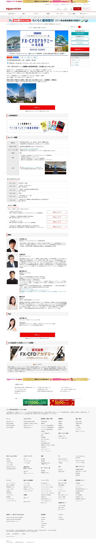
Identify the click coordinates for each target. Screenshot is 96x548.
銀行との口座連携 (10, 485)
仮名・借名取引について (65, 391)
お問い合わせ (61, 507)
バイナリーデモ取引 (80, 462)
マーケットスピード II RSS (47, 487)
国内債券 (43, 458)
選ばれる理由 (79, 421)
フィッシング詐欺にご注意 (20, 389)
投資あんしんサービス (29, 489)
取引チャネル (44, 502)
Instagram (43, 517)
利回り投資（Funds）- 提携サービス (46, 463)
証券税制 (8, 496)
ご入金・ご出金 (9, 489)
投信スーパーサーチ (80, 431)
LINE (42, 521)
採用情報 (78, 493)
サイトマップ (79, 500)
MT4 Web (79, 43)
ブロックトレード (45, 449)
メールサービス (9, 494)
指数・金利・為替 (62, 483)
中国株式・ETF (61, 436)
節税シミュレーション (29, 473)
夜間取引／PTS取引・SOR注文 (48, 445)
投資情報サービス (10, 487)
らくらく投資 (27, 462)
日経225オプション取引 (81, 471)
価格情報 (43, 470)
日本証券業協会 (11, 530)
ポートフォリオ (61, 498)
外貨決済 (8, 491)
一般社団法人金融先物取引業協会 (20, 530)
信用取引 (43, 431)
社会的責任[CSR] (79, 491)
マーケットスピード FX (46, 491)
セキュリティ (79, 487)
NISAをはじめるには (11, 466)
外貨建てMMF (79, 423)
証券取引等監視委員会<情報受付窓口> (45, 391)
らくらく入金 (27, 483)
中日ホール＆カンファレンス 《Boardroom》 (31, 167)
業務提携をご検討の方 (81, 498)
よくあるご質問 (61, 505)
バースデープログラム (11, 500)
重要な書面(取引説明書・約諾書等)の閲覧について (25, 387)
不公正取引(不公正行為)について (44, 387)
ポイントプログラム (10, 483)
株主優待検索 (61, 485)
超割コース (26, 497)
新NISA (8, 458)
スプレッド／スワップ (63, 460)
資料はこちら (59, 212)
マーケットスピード (45, 489)
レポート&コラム (62, 491)
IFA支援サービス (79, 496)
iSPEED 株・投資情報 (46, 494)
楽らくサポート (61, 509)
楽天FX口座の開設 (10, 425)
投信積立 (78, 425)
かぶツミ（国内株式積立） (47, 429)
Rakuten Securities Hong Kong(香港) (14, 517)
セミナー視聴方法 (75, 65)
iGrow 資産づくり (45, 483)
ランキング (78, 429)
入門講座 (60, 462)
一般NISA (8, 460)
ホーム (8, 24)
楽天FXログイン (80, 39)
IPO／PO (43, 441)
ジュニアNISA (9, 464)
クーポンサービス (10, 498)
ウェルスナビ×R (27, 460)
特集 (59, 493)
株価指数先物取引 (80, 469)
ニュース (60, 489)
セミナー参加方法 (75, 62)
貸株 (42, 435)
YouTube (43, 519)
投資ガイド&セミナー (28, 425)
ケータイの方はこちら (46, 500)
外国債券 (43, 460)
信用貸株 (43, 437)
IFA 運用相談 (79, 494)
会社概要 (78, 483)
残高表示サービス (28, 487)
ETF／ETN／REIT (45, 439)
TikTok (42, 527)
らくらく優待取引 (45, 433)
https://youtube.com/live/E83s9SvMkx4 (29, 149)
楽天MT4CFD (61, 471)
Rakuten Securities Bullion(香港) (13, 519)
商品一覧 (26, 471)
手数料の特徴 (44, 421)
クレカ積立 (78, 427)
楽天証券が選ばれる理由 (29, 421)
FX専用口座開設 (80, 33)
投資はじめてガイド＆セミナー (18, 24)
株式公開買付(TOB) (45, 443)
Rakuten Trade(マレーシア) (12, 521)
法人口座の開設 (9, 427)
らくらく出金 (27, 485)
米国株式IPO (61, 427)
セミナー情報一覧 (30, 24)
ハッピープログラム (28, 491)
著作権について (18, 393)
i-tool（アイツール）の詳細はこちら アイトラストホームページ (35, 290)
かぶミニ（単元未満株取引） (48, 425)
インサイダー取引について (65, 387)
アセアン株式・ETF (62, 438)
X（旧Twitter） (44, 523)
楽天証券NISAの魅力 (11, 468)
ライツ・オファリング (46, 451)
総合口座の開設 (9, 423)
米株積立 (60, 425)
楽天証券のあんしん (28, 427)
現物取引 (43, 423)
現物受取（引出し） (45, 472)
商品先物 (78, 473)
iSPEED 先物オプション (46, 498)
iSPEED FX (43, 496)
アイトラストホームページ (27, 288)
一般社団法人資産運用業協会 (51, 530)
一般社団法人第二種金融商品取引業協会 (40, 530)
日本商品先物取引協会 (29, 530)
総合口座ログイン (10, 421)
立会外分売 (43, 447)
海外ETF (60, 429)
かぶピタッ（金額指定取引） (48, 427)
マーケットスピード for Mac (47, 493)
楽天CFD (60, 469)
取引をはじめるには (62, 458)
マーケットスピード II (46, 485)
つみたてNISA (9, 462)
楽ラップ (26, 458)
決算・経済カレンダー (63, 494)
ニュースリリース (80, 485)
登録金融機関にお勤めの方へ (20, 391)
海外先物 (78, 475)
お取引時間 (8, 493)
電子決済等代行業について (81, 489)
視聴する (36, 107)
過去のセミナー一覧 (75, 60)
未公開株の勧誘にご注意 (42, 389)
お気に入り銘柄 (61, 496)
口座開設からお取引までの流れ (30, 423)
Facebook (43, 525)
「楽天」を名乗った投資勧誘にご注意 (68, 389)
